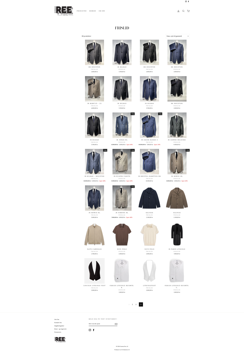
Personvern (57, 332)
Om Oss (102, 11)
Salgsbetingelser (59, 326)
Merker (92, 11)
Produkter (81, 11)
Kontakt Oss (58, 322)
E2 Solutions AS (125, 349)
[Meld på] (116, 324)
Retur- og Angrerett (60, 329)
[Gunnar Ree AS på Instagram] (90, 330)
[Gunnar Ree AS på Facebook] (93, 330)
